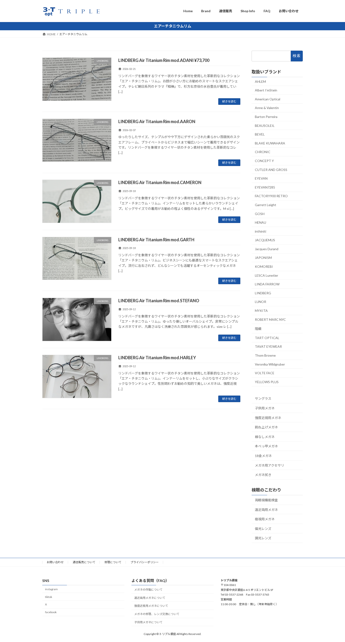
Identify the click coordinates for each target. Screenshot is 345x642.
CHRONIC (262, 152)
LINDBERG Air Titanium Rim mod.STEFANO (158, 300)
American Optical (267, 99)
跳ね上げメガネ (266, 427)
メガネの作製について (148, 589)
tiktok (48, 596)
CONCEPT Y (264, 161)
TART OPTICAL (267, 338)
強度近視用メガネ (268, 417)
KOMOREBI (264, 266)
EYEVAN (261, 178)
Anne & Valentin (267, 108)
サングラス (263, 398)
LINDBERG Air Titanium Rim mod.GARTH (156, 239)
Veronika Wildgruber (270, 364)
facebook (51, 612)
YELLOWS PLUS (267, 382)
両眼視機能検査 (266, 500)
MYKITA (261, 311)
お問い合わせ (55, 562)
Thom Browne (265, 355)
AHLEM (260, 81)
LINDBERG (263, 293)
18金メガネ (263, 456)
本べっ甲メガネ (266, 446)
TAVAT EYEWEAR (268, 346)
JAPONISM (263, 258)
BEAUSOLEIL (265, 125)
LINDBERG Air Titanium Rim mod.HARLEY (157, 357)
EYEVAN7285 (265, 187)
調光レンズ (263, 538)
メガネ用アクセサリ (269, 465)
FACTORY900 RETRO (271, 196)
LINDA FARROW (267, 284)
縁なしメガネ (265, 436)
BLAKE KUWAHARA (270, 143)
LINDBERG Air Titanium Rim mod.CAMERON (159, 182)
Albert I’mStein (266, 90)
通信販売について (84, 562)
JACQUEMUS (265, 240)
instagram (51, 589)
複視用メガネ (265, 519)
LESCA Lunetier (266, 275)
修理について (112, 562)
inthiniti (260, 231)
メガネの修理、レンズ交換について (156, 614)
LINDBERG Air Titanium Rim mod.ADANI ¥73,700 (163, 60)
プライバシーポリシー (144, 562)
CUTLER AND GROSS (271, 169)
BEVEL (260, 134)
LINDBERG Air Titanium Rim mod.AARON (156, 121)
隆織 (258, 329)
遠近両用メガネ (266, 509)
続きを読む (229, 101)
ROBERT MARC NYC (270, 319)
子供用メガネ (265, 408)
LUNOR (260, 302)
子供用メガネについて (148, 622)
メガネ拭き (263, 475)
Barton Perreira (266, 117)
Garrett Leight (265, 205)
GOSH (259, 213)
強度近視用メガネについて (151, 606)
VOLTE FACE (264, 373)
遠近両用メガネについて (149, 597)
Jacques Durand (266, 249)
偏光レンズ (263, 528)
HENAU (260, 222)
